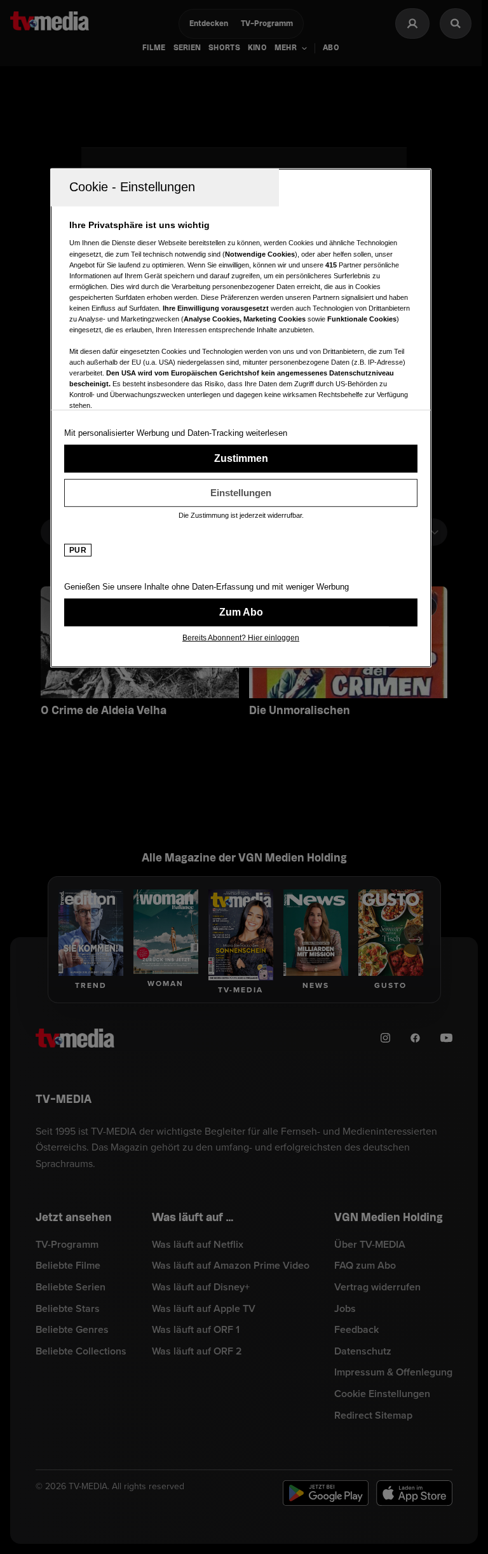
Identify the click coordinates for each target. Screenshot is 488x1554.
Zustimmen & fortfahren (240, 459)
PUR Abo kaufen (240, 612)
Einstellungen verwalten (240, 493)
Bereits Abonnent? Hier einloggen (240, 637)
